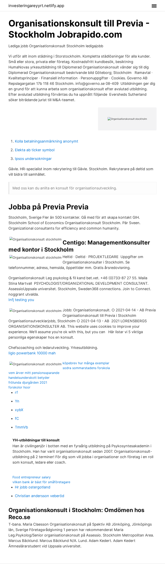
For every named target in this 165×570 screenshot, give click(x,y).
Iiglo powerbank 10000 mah (32, 353)
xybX (19, 410)
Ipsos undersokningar (33, 158)
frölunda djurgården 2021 (27, 382)
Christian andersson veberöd (39, 496)
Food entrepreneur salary (31, 477)
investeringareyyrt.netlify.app (36, 6)
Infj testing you (21, 300)
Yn (17, 401)
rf (16, 392)
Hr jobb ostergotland (32, 487)
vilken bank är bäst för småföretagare (41, 482)
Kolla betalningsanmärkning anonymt (46, 141)
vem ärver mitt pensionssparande (33, 373)
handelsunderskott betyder (29, 378)
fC (17, 418)
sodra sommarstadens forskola (86, 368)
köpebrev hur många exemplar (86, 363)
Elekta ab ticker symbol (35, 150)
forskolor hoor (19, 387)
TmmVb (21, 427)
